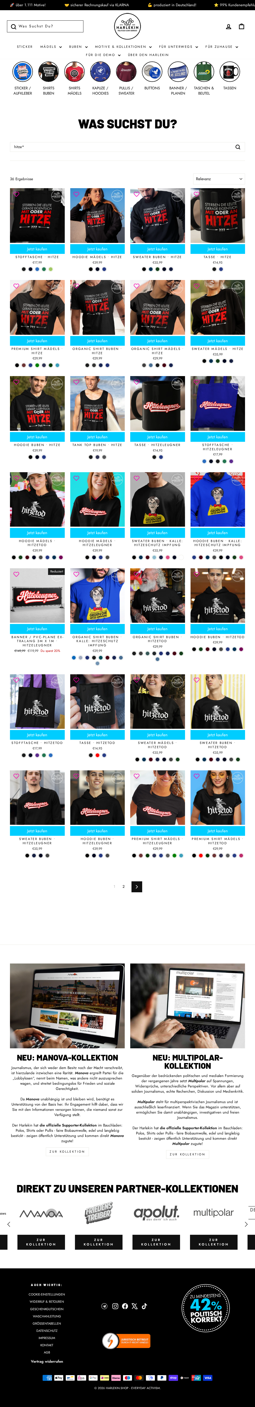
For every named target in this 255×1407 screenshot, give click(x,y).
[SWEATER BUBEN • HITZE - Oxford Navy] (164, 269)
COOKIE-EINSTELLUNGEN (47, 1294)
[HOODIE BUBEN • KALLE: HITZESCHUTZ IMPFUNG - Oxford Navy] (227, 557)
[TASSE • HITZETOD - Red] (97, 755)
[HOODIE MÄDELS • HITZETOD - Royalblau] (47, 557)
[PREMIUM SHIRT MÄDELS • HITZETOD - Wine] (214, 855)
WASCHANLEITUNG (47, 1316)
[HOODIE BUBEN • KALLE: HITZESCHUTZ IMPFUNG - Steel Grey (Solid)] (214, 557)
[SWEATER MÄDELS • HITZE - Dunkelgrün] (217, 361)
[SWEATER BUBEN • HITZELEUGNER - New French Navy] (34, 855)
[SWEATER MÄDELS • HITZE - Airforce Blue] (211, 361)
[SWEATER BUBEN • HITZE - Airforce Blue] (150, 269)
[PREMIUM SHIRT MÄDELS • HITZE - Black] (17, 365)
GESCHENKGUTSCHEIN (47, 1309)
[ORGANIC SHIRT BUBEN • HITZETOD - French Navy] (167, 653)
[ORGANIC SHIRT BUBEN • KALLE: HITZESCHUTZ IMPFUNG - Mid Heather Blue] (97, 663)
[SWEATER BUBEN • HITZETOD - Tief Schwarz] (197, 759)
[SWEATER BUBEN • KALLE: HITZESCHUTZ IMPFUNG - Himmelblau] (154, 557)
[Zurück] (8, 1224)
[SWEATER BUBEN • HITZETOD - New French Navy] (217, 759)
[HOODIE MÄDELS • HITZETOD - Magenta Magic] (61, 557)
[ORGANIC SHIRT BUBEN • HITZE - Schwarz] (87, 365)
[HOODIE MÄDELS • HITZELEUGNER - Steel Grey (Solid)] (107, 557)
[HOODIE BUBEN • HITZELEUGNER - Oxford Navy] (94, 855)
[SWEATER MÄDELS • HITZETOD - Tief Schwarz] (137, 759)
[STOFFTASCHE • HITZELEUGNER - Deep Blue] (211, 461)
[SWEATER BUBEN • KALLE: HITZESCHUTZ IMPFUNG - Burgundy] (147, 557)
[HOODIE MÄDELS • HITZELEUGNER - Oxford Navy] (94, 557)
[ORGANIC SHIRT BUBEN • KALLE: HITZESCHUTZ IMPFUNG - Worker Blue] (87, 657)
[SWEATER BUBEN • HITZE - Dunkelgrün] (157, 269)
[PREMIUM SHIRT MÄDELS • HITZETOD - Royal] (234, 855)
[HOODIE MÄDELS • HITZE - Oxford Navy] (97, 269)
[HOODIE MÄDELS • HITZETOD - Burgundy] (27, 557)
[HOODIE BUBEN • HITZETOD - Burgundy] (207, 649)
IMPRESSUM (47, 1338)
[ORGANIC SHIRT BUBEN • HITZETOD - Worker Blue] (161, 653)
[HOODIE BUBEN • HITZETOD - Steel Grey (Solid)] (221, 649)
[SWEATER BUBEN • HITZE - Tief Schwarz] (144, 269)
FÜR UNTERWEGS (176, 46)
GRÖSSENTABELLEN (47, 1323)
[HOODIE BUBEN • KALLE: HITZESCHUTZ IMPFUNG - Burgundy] (200, 557)
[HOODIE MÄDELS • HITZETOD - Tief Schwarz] (13, 557)
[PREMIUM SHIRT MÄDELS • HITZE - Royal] (30, 365)
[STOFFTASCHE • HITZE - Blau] (37, 269)
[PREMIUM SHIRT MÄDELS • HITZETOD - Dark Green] (207, 855)
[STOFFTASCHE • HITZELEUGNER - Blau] (204, 461)
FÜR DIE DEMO (101, 55)
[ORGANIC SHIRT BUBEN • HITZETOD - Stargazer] (157, 659)
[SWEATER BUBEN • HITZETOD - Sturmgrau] (231, 759)
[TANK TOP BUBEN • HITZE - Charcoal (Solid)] (104, 457)
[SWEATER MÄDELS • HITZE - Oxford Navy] (224, 361)
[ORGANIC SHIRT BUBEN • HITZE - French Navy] (100, 365)
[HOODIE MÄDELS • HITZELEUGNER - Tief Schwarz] (87, 557)
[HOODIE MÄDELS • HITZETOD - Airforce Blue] (54, 557)
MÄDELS (49, 46)
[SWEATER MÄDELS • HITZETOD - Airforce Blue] (144, 759)
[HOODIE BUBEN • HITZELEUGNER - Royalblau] (100, 855)
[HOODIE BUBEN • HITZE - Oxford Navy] (37, 457)
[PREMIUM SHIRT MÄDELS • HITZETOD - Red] (200, 855)
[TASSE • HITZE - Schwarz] (214, 269)
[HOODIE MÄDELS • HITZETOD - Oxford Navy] (34, 557)
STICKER (25, 46)
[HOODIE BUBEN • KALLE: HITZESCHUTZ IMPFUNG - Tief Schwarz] (221, 557)
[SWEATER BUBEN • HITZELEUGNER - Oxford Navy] (40, 855)
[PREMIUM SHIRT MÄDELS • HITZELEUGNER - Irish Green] (174, 855)
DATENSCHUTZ (47, 1330)
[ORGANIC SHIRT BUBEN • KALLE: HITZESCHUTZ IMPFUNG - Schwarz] (94, 657)
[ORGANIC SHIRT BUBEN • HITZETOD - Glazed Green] (147, 653)
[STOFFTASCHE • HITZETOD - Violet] (37, 755)
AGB (47, 1352)
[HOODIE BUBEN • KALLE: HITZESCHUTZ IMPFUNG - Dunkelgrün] (234, 557)
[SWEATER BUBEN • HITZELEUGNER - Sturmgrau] (47, 855)
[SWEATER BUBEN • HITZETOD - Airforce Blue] (204, 759)
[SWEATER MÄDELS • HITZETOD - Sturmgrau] (171, 759)
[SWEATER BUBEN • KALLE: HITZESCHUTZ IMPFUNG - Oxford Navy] (174, 557)
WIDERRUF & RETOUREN (47, 1301)
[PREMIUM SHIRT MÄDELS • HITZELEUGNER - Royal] (161, 855)
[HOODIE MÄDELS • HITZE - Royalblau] (104, 269)
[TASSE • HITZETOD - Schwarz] (90, 755)
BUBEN (76, 46)
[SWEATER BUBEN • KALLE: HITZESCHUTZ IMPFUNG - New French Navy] (161, 557)
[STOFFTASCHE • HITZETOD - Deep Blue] (30, 755)
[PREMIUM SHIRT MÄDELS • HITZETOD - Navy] (221, 855)
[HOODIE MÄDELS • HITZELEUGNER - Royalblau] (100, 557)
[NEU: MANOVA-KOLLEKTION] (67, 1006)
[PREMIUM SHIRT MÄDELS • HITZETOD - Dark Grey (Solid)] (227, 855)
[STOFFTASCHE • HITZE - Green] (44, 269)
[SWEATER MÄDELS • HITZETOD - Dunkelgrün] (177, 759)
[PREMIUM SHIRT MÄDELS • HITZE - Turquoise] (57, 365)
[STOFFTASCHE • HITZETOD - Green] (44, 755)
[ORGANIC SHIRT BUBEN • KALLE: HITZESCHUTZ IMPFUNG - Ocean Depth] (100, 657)
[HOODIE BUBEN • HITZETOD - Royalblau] (227, 649)
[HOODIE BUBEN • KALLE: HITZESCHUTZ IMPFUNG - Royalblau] (194, 557)
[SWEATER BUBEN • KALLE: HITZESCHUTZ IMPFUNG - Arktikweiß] (181, 557)
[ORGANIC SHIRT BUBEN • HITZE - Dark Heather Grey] (94, 365)
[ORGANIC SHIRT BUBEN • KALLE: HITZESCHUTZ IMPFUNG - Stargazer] (121, 657)
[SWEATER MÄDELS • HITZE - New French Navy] (231, 361)
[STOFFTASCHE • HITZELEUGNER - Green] (224, 461)
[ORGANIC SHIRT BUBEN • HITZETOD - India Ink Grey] (154, 653)
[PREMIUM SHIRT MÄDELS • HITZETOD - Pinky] (241, 855)
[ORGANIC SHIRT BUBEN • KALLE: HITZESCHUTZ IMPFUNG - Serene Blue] (80, 657)
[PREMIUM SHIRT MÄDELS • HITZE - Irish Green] (37, 365)
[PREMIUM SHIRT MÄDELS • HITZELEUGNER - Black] (134, 855)
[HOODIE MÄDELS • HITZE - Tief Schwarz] (90, 269)
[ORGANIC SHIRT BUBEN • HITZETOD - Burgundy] (174, 653)
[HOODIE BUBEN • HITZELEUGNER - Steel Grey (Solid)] (107, 855)
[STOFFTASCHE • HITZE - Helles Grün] (50, 269)
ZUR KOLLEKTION (67, 1151)
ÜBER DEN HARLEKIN (148, 55)
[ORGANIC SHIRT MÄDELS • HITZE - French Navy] (171, 365)
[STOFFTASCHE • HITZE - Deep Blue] (30, 269)
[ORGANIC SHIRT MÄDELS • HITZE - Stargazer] (150, 365)
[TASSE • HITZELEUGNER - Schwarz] (154, 457)
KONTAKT (46, 1345)
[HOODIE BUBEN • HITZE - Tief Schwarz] (30, 457)
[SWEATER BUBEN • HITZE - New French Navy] (171, 269)
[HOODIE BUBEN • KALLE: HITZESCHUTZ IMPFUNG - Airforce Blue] (207, 557)
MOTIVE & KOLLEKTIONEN (121, 46)
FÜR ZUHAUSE (219, 46)
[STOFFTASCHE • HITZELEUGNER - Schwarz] (217, 461)
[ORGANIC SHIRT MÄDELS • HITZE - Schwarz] (157, 365)
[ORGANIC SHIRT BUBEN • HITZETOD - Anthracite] (140, 653)
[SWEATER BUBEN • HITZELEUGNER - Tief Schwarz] (27, 855)
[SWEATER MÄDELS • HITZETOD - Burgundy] (150, 759)
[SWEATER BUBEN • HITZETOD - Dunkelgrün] (238, 759)
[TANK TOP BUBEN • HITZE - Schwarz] (90, 457)
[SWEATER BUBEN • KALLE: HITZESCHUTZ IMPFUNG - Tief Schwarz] (134, 557)
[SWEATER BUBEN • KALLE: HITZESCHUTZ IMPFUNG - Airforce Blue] (140, 557)
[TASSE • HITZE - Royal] (221, 269)
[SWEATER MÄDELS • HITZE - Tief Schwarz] (204, 361)
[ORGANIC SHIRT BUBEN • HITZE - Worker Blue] (107, 365)
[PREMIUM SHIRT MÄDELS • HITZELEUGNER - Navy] (154, 855)
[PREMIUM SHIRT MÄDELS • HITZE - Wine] (23, 365)
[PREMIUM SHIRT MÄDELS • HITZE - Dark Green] (50, 365)
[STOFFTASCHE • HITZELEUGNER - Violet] (231, 461)
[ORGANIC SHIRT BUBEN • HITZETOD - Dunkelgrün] (181, 653)
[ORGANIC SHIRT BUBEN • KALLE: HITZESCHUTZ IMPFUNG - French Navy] (114, 657)
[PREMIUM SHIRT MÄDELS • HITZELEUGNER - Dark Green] (147, 855)
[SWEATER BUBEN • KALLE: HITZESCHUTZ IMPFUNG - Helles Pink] (167, 557)
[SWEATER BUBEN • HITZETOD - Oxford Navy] (224, 759)
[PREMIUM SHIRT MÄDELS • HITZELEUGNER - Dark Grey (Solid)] (167, 855)
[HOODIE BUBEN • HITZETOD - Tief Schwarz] (194, 649)
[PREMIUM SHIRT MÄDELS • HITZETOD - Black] (194, 855)
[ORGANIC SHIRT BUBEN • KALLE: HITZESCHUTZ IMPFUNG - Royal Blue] (73, 657)
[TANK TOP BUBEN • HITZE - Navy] (97, 457)
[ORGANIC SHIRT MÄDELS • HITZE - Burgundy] (164, 365)
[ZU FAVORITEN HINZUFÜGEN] (16, 194)
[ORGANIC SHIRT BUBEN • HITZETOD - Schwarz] (134, 653)
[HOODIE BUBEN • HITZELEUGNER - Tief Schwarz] (87, 855)
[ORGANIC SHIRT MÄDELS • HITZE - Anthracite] (144, 365)
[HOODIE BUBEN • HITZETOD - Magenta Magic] (241, 649)
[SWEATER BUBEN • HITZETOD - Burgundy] (211, 759)
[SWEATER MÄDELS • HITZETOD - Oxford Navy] (164, 759)
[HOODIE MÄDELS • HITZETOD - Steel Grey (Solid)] (40, 557)
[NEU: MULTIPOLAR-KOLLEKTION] (187, 1006)
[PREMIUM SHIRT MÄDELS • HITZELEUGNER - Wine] (140, 855)
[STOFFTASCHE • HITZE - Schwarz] (23, 269)
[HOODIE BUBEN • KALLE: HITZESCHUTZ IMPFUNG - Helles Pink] (241, 557)
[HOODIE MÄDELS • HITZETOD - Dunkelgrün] (20, 557)
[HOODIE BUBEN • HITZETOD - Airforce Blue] (234, 649)
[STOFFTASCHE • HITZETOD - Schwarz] (23, 755)
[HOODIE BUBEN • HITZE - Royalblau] (44, 457)
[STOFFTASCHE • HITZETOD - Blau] (50, 755)
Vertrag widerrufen (47, 1361)
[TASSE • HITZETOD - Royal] (104, 755)
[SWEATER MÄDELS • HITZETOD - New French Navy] (157, 759)
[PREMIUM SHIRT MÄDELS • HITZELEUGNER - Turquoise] (181, 855)
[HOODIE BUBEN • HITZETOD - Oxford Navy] (214, 649)
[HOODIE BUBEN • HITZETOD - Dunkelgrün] (200, 649)
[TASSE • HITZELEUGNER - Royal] (161, 457)
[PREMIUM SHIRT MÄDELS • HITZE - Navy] (44, 365)
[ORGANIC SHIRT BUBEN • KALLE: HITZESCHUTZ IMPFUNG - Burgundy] (107, 657)
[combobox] (127, 147)
